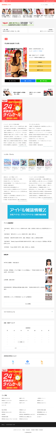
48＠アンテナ (22, 402)
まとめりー (39, 416)
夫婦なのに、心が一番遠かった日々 (11, 177)
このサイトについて (50, 1)
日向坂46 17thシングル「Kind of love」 (37, 138)
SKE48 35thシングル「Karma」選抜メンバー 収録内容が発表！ (41, 189)
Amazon (40, 62)
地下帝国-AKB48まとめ (41, 414)
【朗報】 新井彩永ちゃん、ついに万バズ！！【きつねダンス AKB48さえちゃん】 (16, 132)
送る (44, 80)
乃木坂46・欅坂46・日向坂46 (37, 429)
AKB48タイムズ (22, 410)
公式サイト (36, 51)
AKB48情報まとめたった (42, 412)
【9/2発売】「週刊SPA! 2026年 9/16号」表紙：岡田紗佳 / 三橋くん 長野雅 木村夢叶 (23, 237)
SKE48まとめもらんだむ (7, 412)
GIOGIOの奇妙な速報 (41, 410)
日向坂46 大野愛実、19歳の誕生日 (36, 144)
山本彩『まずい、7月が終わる (35, 128)
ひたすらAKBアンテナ (6, 402)
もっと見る (28, 303)
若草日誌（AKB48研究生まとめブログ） (27, 414)
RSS (42, 363)
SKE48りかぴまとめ (23, 419)
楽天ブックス (40, 70)
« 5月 (15, 348)
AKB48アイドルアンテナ (7, 400)
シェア (28, 80)
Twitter (40, 51)
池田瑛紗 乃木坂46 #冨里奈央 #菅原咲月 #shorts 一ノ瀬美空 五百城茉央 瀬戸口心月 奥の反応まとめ (41, 134)
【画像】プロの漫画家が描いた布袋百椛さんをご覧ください (41, 126)
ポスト (13, 80)
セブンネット (40, 66)
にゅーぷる (4, 405)
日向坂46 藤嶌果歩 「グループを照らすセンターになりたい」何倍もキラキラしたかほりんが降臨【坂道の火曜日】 (41, 140)
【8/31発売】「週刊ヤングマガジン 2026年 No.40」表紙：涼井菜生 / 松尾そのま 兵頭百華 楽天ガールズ (16, 126)
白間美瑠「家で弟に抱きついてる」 (11, 197)
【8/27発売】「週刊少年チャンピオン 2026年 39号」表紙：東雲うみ (20, 234)
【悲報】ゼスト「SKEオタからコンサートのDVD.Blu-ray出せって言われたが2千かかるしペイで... (16, 191)
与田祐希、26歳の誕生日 (34, 142)
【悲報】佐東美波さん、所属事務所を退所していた (39, 187)
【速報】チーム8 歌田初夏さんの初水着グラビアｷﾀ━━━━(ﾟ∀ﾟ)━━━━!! (16, 195)
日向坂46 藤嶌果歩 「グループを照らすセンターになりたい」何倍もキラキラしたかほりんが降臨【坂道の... (16, 183)
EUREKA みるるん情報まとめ (25, 416)
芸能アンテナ (22, 398)
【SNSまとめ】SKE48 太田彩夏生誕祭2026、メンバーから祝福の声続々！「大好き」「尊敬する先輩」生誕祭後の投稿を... (16, 138)
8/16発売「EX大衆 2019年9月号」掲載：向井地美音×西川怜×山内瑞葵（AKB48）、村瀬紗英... (16, 199)
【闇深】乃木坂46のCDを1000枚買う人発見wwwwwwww (40, 191)
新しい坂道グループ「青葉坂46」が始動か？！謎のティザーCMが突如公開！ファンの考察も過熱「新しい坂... (41, 185)
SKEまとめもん (22, 412)
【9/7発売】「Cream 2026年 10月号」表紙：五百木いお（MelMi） (19, 247)
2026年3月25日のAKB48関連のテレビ (11, 187)
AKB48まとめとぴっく (41, 402)
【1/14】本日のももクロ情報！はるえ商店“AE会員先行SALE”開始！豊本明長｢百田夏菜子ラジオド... (41, 197)
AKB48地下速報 (5, 416)
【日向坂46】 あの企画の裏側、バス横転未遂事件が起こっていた (16, 128)
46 (6, 1)
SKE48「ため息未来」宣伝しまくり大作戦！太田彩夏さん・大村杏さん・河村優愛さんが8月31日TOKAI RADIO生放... (16, 142)
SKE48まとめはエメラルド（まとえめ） (10, 419)
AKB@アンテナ (40, 400)
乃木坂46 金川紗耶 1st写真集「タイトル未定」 (38, 136)
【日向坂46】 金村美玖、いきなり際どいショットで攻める (16, 136)
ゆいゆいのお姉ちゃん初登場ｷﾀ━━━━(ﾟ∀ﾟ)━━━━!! (15, 189)
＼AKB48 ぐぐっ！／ (41, 398)
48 (3, 1)
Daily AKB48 (4, 410)
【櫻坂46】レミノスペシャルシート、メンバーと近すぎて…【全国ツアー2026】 (41, 132)
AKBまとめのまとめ (6, 398)
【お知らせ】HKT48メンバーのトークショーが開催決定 (40, 183)
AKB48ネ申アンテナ (23, 400)
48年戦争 (3, 414)
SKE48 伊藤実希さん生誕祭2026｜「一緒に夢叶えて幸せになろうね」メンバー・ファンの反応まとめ (16, 144)
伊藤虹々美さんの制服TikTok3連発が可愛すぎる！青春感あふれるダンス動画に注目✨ (16, 140)
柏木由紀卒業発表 (7, 193)
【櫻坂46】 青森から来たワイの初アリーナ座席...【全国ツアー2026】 (16, 134)
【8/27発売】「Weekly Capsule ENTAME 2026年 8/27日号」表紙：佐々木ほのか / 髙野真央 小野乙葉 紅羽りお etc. (27, 242)
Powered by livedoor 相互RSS (22, 146)
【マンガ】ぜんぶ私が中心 (34, 124)
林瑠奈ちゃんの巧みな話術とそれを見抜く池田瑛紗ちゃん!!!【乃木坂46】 (41, 130)
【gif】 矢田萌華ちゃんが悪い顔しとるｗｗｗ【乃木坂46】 (16, 130)
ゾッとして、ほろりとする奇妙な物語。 (12, 124)
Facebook (27, 363)
